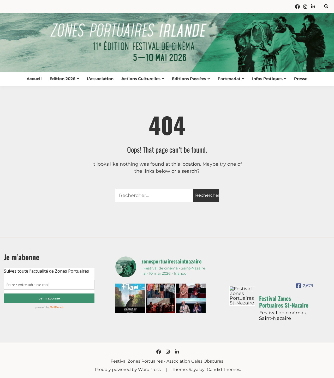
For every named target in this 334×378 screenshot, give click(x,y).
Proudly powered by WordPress (128, 369)
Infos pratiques (267, 78)
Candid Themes (223, 369)
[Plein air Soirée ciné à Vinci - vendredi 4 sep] (130, 298)
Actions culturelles (140, 78)
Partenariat (229, 78)
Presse (300, 78)
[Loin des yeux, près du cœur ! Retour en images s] (191, 298)
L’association (100, 78)
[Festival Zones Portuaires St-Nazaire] (242, 296)
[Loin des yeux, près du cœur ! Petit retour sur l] (160, 298)
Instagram (305, 6)
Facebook (297, 6)
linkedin (313, 6)
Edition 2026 (62, 78)
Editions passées (189, 78)
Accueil (34, 78)
